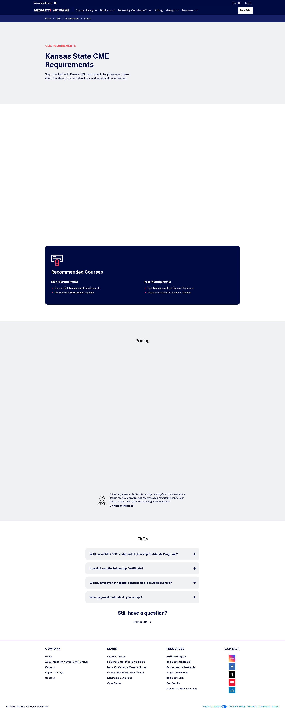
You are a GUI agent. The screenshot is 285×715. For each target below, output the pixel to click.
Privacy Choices (212, 706)
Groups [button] (170, 10)
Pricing (158, 10)
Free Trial (245, 10)
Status (275, 706)
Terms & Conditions (260, 706)
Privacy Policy (237, 706)
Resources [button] (188, 10)
